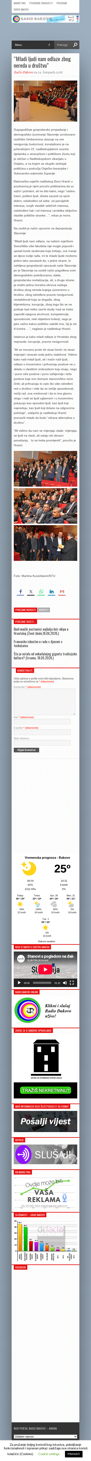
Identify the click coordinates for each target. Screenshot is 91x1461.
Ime (24, 717)
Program (62, 3)
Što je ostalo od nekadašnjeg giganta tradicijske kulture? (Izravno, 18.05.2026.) (45, 655)
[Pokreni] (19, 983)
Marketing (20, 3)
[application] (45, 969)
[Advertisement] (45, 806)
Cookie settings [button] (49, 1454)
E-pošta (26, 727)
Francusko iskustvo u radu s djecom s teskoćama (38, 643)
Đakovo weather (46, 941)
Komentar (27, 687)
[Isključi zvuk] (65, 983)
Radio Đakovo (21, 9)
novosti (43, 610)
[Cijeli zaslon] (72, 983)
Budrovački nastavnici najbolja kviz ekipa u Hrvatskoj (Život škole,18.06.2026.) (41, 631)
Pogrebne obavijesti (41, 3)
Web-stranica (21, 738)
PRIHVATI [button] (74, 1454)
